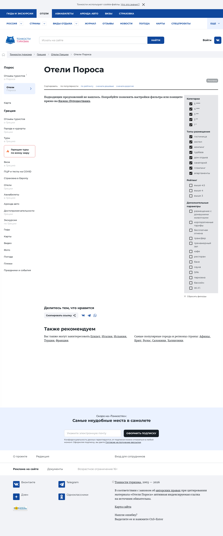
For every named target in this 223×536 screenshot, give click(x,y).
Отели (44, 13)
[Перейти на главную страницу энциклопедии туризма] (18, 40)
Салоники (159, 340)
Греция (41, 54)
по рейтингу (87, 86)
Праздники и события (17, 270)
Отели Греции (60, 54)
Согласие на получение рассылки (123, 442)
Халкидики (175, 340)
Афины (204, 336)
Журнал (90, 23)
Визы (108, 13)
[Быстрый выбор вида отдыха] (76, 24)
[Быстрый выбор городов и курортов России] (21, 24)
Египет (95, 336)
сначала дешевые (105, 86)
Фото (7, 250)
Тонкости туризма (21, 54)
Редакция (42, 456)
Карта (7, 102)
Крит (137, 340)
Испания (120, 336)
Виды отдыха (62, 23)
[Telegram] (89, 315)
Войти (207, 40)
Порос (9, 67)
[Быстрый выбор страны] (44, 24)
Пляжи (8, 263)
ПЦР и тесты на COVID (17, 171)
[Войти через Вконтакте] (217, 40)
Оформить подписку (141, 433)
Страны (35, 23)
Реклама (212, 80)
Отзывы (108, 23)
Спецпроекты (181, 23)
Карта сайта (123, 506)
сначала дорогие (125, 86)
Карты (160, 23)
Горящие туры (20, 151)
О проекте (20, 456)
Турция (49, 340)
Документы (55, 469)
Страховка (126, 13)
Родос (147, 340)
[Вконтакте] (83, 315)
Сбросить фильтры (196, 296)
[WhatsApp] (95, 315)
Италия (107, 336)
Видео (8, 243)
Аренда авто (89, 13)
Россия (12, 23)
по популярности (69, 86)
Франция (62, 340)
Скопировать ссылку (59, 315)
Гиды (7, 229)
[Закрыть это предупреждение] (143, 4)
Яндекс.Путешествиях (74, 101)
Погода (144, 23)
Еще (213, 23)
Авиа (64, 13)
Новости (126, 23)
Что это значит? (130, 4)
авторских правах (168, 490)
